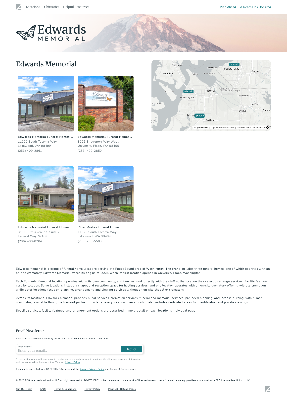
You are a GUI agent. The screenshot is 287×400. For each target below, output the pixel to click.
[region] (211, 95)
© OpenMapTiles (233, 127)
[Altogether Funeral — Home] (19, 7)
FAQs (43, 389)
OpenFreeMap (218, 127)
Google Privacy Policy (92, 369)
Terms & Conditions (65, 389)
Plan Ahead (228, 7)
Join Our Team (24, 389)
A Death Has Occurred (255, 7)
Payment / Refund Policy (122, 389)
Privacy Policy (72, 362)
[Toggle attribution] (267, 127)
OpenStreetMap (257, 127)
